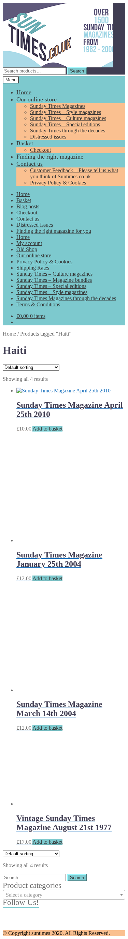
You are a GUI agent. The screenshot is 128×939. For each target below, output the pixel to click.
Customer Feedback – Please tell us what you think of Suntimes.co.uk (74, 173)
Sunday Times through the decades (67, 130)
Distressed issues (48, 137)
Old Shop (26, 249)
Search (77, 71)
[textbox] (64, 895)
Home (23, 92)
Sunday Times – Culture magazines (68, 118)
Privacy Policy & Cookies (58, 182)
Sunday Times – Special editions (65, 124)
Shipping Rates (32, 268)
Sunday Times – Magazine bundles (54, 280)
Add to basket (47, 429)
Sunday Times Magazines (57, 106)
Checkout (40, 150)
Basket (24, 143)
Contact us (29, 163)
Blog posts (27, 206)
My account (29, 243)
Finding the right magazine (49, 156)
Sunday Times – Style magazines (65, 112)
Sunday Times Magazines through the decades (66, 298)
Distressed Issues (34, 225)
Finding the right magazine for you (53, 231)
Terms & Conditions (38, 304)
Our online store (36, 99)
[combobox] (64, 895)
